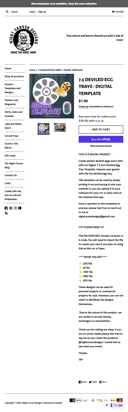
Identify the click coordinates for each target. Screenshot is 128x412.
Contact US (11, 175)
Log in (32, 11)
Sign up (42, 11)
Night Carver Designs (32, 402)
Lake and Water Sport (13, 126)
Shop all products (14, 76)
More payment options (101, 145)
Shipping (83, 106)
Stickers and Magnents (11, 102)
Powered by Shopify (52, 402)
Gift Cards (10, 155)
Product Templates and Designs (12, 88)
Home (8, 68)
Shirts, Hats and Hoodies (13, 114)
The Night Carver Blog (14, 165)
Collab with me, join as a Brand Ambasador (13, 195)
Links (7, 183)
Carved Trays (12, 136)
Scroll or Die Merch (11, 145)
